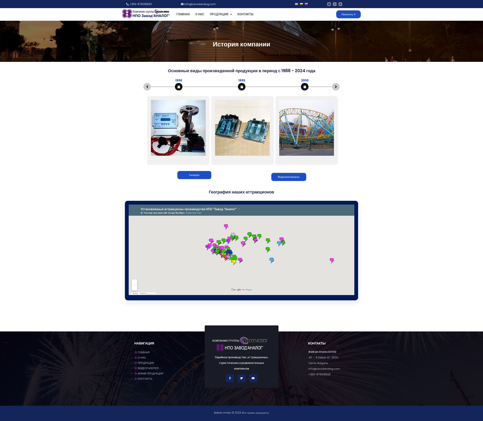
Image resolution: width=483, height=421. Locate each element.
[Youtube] (329, 4)
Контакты (245, 14)
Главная (183, 14)
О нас (199, 14)
